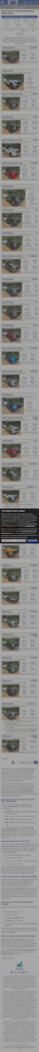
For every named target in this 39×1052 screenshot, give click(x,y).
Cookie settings (32, 540)
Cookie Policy (30, 526)
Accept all (14, 540)
